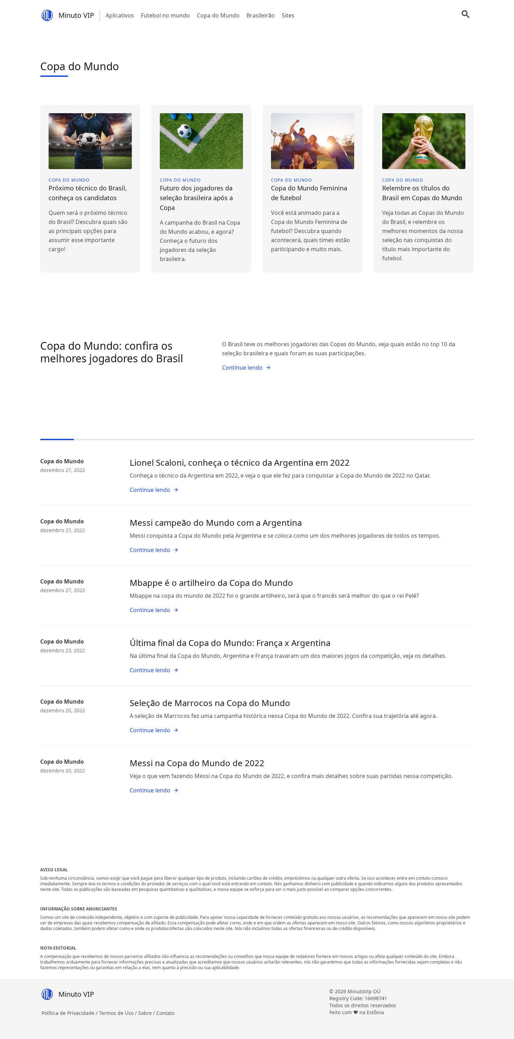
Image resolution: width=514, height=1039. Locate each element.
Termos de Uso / (118, 1013)
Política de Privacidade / (70, 1013)
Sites (288, 15)
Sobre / (147, 1013)
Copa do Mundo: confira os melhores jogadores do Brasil (111, 352)
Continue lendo (242, 367)
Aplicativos (120, 15)
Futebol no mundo (165, 15)
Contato (165, 1013)
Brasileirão (261, 15)
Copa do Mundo (218, 15)
